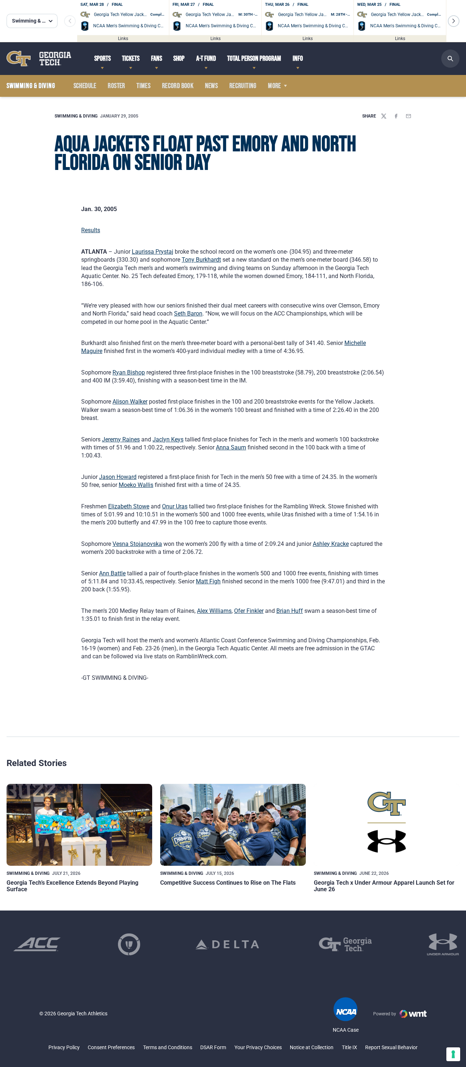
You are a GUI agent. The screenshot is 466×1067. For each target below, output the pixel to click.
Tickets (130, 58)
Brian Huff (289, 610)
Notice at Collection (311, 1047)
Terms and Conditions (167, 1047)
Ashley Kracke (331, 543)
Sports (102, 58)
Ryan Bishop (128, 372)
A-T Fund (206, 58)
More (274, 86)
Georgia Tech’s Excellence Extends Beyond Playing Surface (72, 886)
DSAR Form (213, 1047)
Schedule (85, 86)
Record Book (177, 86)
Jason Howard (118, 476)
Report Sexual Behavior (391, 1047)
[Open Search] (450, 58)
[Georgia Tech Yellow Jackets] (39, 58)
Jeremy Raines (121, 439)
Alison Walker (129, 401)
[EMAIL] (408, 116)
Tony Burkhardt (201, 259)
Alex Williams (214, 610)
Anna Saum (231, 447)
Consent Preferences (111, 1047)
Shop (179, 58)
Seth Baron (188, 313)
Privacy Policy (64, 1047)
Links (123, 38)
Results (90, 230)
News (211, 86)
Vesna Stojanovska (137, 543)
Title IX (349, 1047)
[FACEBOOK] (396, 116)
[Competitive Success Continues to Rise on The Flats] (233, 825)
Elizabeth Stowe (128, 506)
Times (143, 86)
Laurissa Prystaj (152, 251)
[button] (453, 21)
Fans (156, 58)
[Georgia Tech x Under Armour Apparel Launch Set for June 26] (386, 825)
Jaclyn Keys (168, 439)
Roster (116, 86)
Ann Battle (112, 573)
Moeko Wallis (136, 484)
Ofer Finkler (249, 610)
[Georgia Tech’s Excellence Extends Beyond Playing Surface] (79, 825)
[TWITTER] (384, 116)
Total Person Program (254, 58)
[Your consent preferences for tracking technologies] (453, 1054)
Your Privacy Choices (258, 1047)
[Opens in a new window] (37, 944)
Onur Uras (174, 506)
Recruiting (243, 86)
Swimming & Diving (76, 116)
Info (298, 58)
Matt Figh (208, 581)
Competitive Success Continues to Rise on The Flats (228, 882)
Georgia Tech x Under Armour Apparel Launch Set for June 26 (384, 886)
